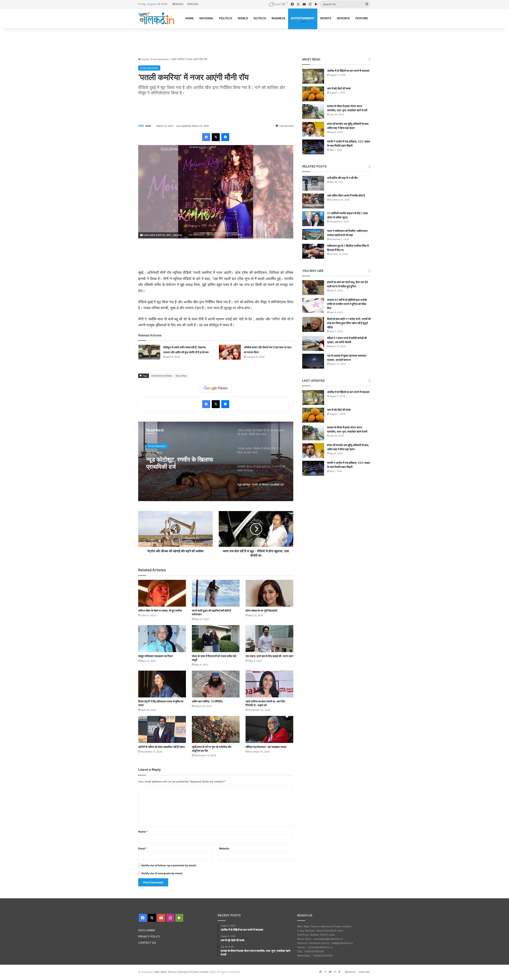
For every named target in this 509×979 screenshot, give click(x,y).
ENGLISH (192, 4)
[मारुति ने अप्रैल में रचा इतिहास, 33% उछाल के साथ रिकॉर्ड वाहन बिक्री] (313, 146)
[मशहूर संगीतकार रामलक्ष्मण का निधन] (162, 638)
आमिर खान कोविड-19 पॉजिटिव (207, 701)
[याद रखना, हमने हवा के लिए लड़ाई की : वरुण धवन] (269, 638)
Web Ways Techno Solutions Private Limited (181, 971)
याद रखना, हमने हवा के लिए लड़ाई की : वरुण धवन (269, 656)
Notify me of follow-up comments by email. (169, 865)
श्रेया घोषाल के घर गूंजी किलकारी (261, 610)
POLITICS (225, 18)
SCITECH (260, 18)
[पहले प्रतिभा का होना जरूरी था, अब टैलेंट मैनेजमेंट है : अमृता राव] (269, 684)
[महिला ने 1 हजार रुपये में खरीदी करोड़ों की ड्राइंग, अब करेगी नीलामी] (313, 343)
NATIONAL (206, 18)
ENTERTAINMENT (303, 18)
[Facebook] (206, 137)
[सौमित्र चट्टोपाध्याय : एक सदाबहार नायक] (269, 729)
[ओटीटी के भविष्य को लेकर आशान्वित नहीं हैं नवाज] (162, 729)
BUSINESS (278, 18)
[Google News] (216, 388)
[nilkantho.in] (156, 18)
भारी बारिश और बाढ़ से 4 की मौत (342, 177)
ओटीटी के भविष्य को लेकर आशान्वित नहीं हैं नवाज (161, 747)
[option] (215, 461)
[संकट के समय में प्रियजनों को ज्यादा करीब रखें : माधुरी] (216, 638)
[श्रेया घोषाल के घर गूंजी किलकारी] (269, 593)
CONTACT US (147, 942)
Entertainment (160, 59)
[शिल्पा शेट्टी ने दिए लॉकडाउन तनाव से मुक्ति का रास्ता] (162, 684)
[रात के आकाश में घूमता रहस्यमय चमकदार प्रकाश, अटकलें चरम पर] (313, 361)
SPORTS (325, 18)
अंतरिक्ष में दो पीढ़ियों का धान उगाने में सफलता (348, 70)
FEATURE (362, 18)
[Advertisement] (254, 41)
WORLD (243, 18)
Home (145, 59)
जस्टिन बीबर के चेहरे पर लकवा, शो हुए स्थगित (160, 610)
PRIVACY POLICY (149, 936)
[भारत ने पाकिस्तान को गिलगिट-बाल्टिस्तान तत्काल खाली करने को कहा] (313, 234)
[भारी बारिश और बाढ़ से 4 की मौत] (313, 183)
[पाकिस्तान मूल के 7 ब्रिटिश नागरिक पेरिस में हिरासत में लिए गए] (313, 251)
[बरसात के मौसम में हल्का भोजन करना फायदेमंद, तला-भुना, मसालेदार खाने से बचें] (313, 111)
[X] (216, 137)
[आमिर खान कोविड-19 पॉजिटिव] (216, 684)
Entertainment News (161, 375)
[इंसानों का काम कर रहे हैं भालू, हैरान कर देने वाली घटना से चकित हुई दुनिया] (313, 287)
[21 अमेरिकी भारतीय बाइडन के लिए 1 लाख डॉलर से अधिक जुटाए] (313, 218)
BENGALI (177, 4)
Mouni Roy (181, 375)
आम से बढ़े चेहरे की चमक (339, 88)
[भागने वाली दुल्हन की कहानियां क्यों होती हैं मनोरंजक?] (216, 593)
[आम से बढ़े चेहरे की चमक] (313, 93)
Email (142, 848)
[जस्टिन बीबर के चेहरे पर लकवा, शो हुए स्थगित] (162, 593)
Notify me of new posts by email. (162, 873)
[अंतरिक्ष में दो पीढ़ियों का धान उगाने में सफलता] (313, 76)
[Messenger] (225, 137)
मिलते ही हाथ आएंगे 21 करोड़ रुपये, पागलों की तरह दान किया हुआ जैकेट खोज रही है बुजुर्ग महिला (349, 323)
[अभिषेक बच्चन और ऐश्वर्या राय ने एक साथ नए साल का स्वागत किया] (230, 352)
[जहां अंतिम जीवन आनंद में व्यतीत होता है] (313, 201)
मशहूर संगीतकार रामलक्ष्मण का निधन (155, 656)
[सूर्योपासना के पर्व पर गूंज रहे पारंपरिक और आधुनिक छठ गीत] (216, 729)
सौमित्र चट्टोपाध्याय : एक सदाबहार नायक (266, 747)
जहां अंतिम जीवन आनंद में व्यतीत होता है (346, 195)
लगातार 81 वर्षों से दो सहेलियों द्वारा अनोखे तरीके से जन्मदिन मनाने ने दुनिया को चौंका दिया (347, 304)
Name (143, 831)
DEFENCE (343, 18)
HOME (189, 18)
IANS (148, 125)
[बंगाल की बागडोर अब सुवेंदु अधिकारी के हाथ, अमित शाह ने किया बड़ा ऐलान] (313, 129)
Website (224, 848)
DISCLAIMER (146, 930)
